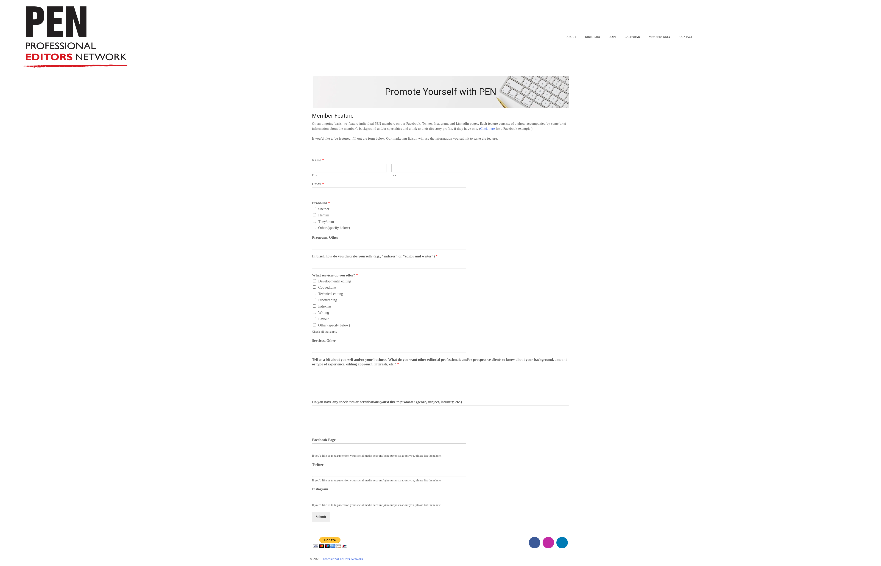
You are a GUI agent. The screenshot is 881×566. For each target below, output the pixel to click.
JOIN (613, 37)
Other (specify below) (334, 228)
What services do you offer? (335, 275)
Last (394, 175)
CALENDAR (632, 37)
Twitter (317, 465)
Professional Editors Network (342, 559)
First (315, 175)
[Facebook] (534, 542)
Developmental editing (334, 281)
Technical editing (330, 294)
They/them (326, 222)
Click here (487, 128)
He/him (323, 215)
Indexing (324, 306)
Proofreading (327, 300)
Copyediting (327, 287)
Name (318, 160)
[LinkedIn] (562, 542)
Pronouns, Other (325, 237)
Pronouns (321, 203)
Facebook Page (324, 440)
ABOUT (571, 37)
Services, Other (324, 340)
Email (318, 184)
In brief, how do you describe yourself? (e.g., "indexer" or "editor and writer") (375, 256)
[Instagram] (548, 542)
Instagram (320, 489)
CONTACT (686, 37)
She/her (323, 209)
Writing (323, 313)
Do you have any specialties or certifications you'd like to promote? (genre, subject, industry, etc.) (387, 402)
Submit (321, 517)
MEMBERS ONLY (660, 37)
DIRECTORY (593, 37)
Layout (323, 319)
